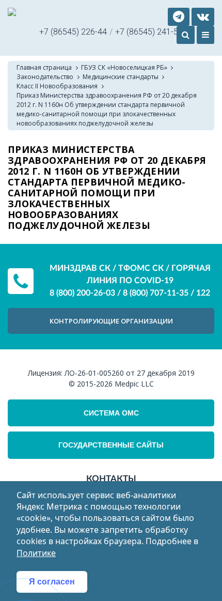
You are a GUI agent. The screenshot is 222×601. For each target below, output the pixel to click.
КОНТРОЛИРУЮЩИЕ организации (111, 321)
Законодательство (45, 76)
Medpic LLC (134, 384)
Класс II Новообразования (57, 86)
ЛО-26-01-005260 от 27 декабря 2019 (130, 373)
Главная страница (44, 67)
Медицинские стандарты (120, 76)
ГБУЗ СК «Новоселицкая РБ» (124, 67)
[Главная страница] (12, 13)
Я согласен (52, 581)
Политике (36, 553)
